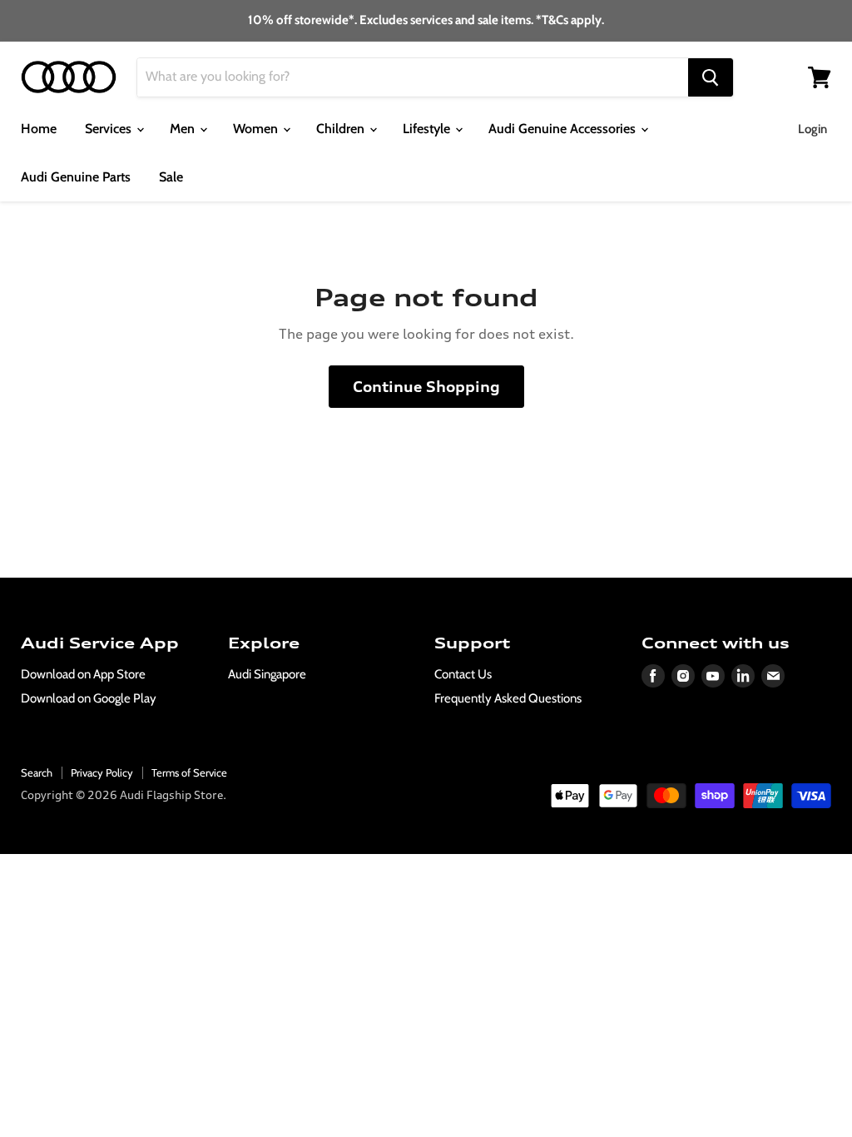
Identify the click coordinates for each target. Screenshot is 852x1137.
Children (342, 129)
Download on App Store (83, 674)
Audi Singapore (267, 674)
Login (812, 129)
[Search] (710, 77)
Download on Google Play (88, 698)
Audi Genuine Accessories (563, 129)
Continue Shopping (426, 386)
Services (110, 129)
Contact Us (463, 674)
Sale (171, 177)
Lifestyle (428, 129)
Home (39, 129)
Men (184, 129)
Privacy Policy (102, 772)
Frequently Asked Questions (508, 698)
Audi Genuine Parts (76, 177)
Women (257, 129)
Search (36, 772)
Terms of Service (189, 772)
